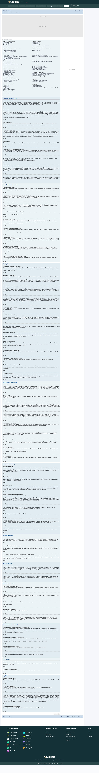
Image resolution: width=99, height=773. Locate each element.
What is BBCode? (6, 85)
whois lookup (27, 696)
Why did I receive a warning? (8, 76)
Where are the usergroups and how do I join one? (40, 45)
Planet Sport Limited (58, 760)
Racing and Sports (50, 736)
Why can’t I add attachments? (8, 75)
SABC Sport (48, 734)
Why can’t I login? (6, 46)
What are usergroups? (36, 44)
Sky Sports (48, 732)
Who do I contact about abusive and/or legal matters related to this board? (45, 87)
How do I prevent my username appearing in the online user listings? (15, 56)
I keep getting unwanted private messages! (39, 55)
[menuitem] (9, 11)
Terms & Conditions (70, 736)
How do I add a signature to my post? (9, 70)
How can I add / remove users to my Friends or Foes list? (42, 61)
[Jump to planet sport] (29, 2)
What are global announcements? (9, 89)
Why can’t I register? (6, 44)
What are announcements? (8, 90)
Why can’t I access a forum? (8, 74)
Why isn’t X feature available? (37, 86)
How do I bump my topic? (7, 81)
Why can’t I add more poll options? (9, 72)
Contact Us (68, 734)
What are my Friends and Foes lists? (38, 60)
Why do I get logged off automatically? (9, 50)
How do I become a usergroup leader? (38, 46)
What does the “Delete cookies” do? (9, 51)
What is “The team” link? (36, 50)
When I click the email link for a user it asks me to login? (13, 64)
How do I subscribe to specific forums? (39, 75)
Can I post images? (6, 88)
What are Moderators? (36, 43)
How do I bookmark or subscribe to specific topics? (41, 74)
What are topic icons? (7, 94)
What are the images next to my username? (10, 60)
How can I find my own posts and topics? (39, 69)
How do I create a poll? (7, 71)
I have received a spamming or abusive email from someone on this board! (45, 56)
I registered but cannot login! (8, 45)
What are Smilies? (6, 87)
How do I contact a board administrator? (39, 88)
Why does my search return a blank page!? (39, 67)
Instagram (90, 736)
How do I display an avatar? (8, 61)
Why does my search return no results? (39, 66)
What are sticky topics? (7, 91)
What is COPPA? (6, 43)
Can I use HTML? (6, 86)
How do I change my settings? (8, 55)
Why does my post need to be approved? (10, 80)
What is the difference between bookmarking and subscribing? (43, 73)
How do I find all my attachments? (38, 81)
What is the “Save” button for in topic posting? (11, 79)
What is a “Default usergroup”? (37, 49)
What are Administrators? (36, 42)
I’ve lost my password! (7, 49)
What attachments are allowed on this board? (40, 80)
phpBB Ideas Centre (7, 688)
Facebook (90, 732)
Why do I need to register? (7, 42)
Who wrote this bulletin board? (37, 85)
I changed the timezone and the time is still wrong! (12, 58)
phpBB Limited (36, 679)
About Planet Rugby (70, 732)
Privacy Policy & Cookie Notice (71, 739)
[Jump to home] (13, 2)
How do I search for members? (37, 68)
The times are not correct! (7, 57)
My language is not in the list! (8, 59)
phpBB (17, 223)
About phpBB (30, 681)
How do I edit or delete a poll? (8, 73)
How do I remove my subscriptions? (38, 76)
